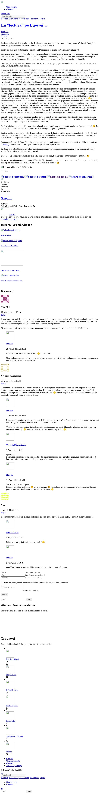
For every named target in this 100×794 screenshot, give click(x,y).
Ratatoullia (10, 721)
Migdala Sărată (12, 659)
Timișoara (5, 34)
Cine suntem (11, 7)
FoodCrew (5, 14)
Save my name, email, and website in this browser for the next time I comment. (36, 583)
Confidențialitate (13, 761)
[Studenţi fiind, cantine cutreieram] (10, 275)
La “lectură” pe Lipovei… (24, 25)
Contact (9, 9)
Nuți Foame (11, 675)
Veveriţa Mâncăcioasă (16, 445)
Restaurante (34, 19)
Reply (3, 314)
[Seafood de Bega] (10, 230)
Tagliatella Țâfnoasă (14, 736)
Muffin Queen (12, 705)
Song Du (4, 31)
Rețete (42, 19)
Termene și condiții (14, 765)
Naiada (4, 36)
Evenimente (13, 19)
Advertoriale (24, 19)
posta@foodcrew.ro (9, 219)
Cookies (9, 763)
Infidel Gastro (12, 532)
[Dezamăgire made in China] (11, 240)
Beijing (6, 144)
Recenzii (4, 19)
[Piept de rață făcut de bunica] (12, 265)
